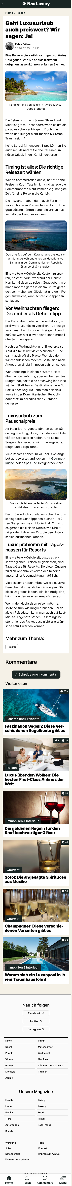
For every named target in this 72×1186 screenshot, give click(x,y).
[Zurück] (2, 4)
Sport (8, 1046)
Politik (41, 1040)
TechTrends (44, 1124)
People (9, 1053)
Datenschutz (12, 1153)
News (8, 1040)
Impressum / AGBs (49, 1153)
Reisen (21, 12)
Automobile (12, 1124)
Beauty (9, 1131)
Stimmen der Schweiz (50, 1065)
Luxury (42, 1106)
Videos (9, 1059)
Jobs (8, 1148)
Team (41, 1142)
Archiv (9, 1077)
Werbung (10, 1142)
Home (9, 12)
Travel (41, 1118)
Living (41, 1100)
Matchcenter (45, 1046)
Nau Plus (43, 1059)
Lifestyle (10, 1071)
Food (41, 1112)
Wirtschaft (44, 1053)
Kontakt (42, 1148)
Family (9, 1112)
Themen (42, 1071)
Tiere (8, 1118)
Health (9, 1100)
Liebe (8, 1106)
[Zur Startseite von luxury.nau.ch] (36, 4)
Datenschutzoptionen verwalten (20, 1159)
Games (9, 1065)
